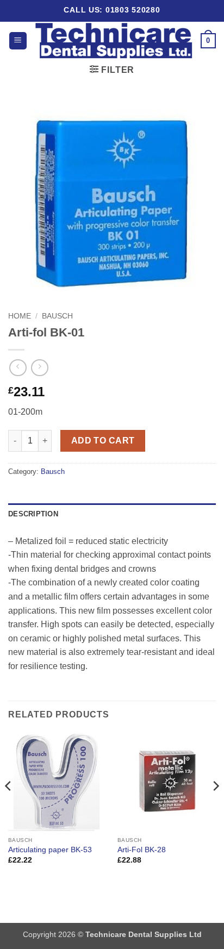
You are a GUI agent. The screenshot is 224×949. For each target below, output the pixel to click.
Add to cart (103, 440)
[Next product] (17, 367)
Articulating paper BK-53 (50, 850)
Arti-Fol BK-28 (141, 850)
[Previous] (8, 808)
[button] (18, 41)
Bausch (57, 316)
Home (19, 316)
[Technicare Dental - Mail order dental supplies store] (113, 40)
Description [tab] (33, 514)
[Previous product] (39, 367)
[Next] (215, 808)
